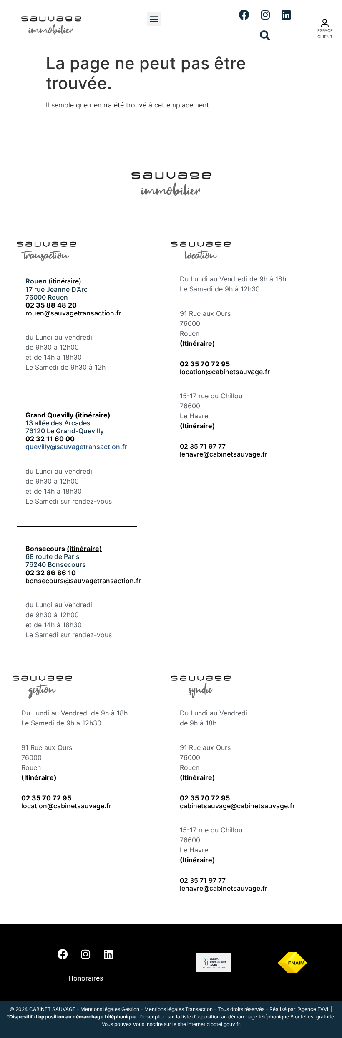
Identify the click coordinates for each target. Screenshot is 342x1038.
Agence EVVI (313, 1009)
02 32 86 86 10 (50, 573)
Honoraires (85, 978)
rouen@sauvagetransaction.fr (73, 313)
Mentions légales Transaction (178, 1009)
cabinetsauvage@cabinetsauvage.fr (237, 806)
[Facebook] (244, 14)
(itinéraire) (64, 281)
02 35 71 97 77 (203, 446)
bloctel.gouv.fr (222, 1024)
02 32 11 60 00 (50, 439)
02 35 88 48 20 (51, 305)
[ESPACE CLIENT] (325, 23)
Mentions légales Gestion (109, 1009)
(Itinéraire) (197, 343)
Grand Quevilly (68, 415)
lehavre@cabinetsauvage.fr (223, 454)
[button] (154, 19)
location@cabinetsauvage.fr (225, 372)
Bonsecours (63, 548)
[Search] (265, 35)
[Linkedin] (286, 14)
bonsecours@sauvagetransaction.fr (83, 580)
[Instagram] (265, 14)
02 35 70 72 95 (205, 798)
